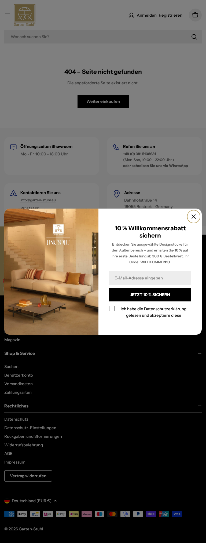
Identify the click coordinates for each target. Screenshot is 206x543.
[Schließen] (193, 216)
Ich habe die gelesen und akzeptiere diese (153, 312)
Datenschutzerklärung (165, 308)
